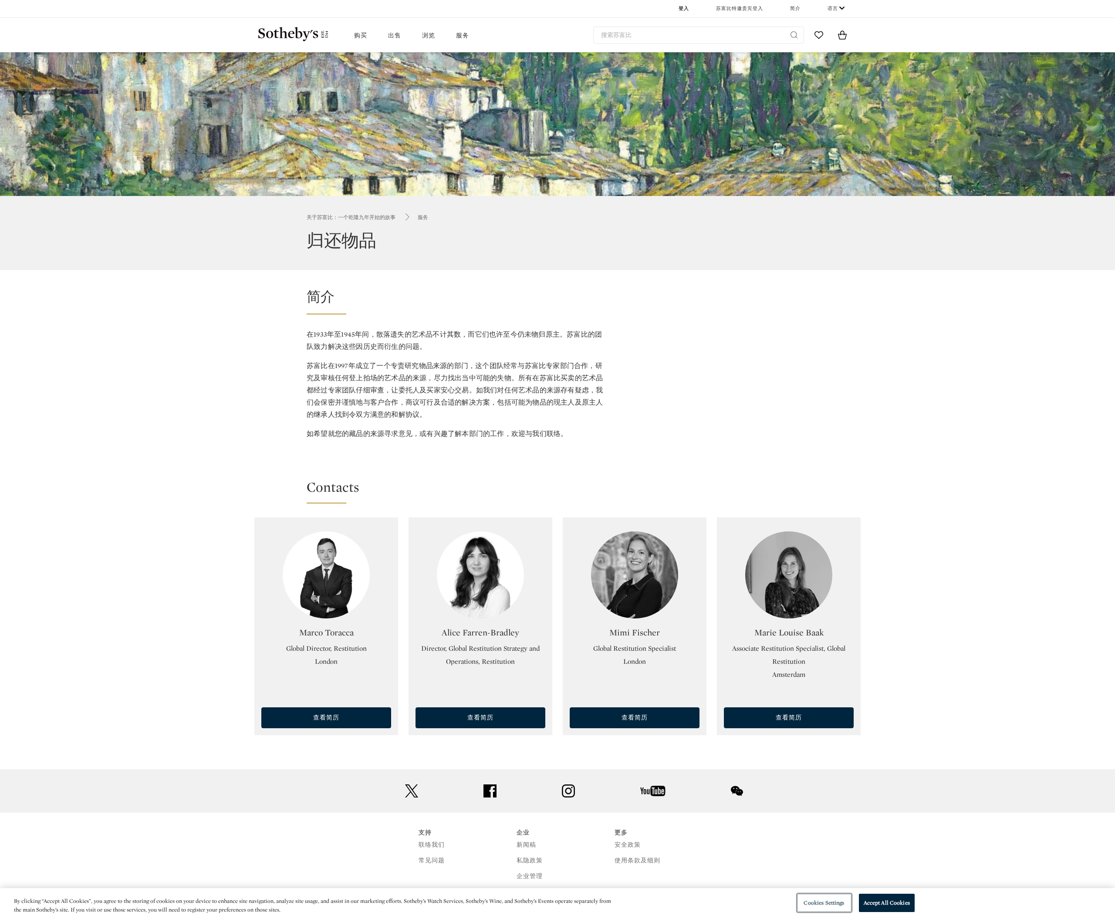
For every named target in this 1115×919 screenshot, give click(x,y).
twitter (411, 791)
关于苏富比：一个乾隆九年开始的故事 (351, 217)
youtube (653, 791)
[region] (557, 903)
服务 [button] (462, 35)
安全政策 (628, 844)
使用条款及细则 (637, 860)
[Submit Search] (794, 34)
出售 (394, 35)
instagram (568, 790)
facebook (490, 790)
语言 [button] (833, 8)
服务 (423, 217)
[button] (589, 300)
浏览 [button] (428, 35)
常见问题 (432, 860)
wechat (737, 791)
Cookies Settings (824, 902)
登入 (684, 8)
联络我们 (432, 844)
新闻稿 (526, 844)
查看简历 (326, 717)
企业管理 (530, 876)
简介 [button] (795, 8)
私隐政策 (530, 860)
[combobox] (698, 35)
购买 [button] (360, 35)
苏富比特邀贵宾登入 (739, 8)
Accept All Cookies (887, 902)
